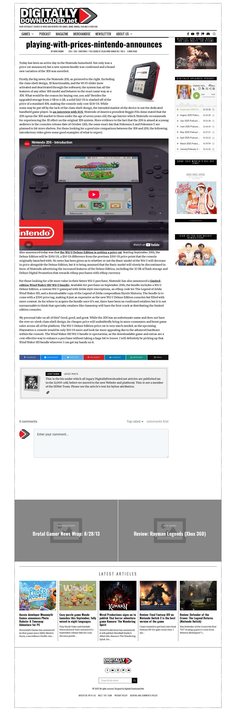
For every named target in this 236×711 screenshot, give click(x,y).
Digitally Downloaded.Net (134, 688)
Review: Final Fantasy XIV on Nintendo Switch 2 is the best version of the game (157, 617)
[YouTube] (192, 34)
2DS (70, 51)
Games (26, 33)
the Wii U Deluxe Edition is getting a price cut (91, 252)
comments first (158, 421)
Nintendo (83, 51)
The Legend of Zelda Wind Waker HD (104, 51)
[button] (134, 680)
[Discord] (208, 34)
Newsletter (103, 33)
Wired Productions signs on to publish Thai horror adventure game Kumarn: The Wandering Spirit (118, 619)
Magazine (62, 33)
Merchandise (81, 33)
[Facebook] (188, 34)
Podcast (45, 33)
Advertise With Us (87, 695)
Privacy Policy (120, 695)
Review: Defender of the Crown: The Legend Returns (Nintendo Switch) (196, 617)
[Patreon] (203, 34)
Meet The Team (105, 695)
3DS (75, 51)
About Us (122, 33)
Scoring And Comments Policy (143, 695)
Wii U (123, 51)
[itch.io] (198, 34)
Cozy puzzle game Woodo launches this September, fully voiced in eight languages (77, 617)
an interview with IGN (68, 111)
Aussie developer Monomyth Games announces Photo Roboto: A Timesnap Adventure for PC (36, 619)
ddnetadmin (58, 51)
